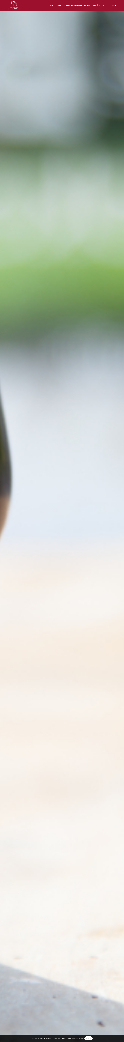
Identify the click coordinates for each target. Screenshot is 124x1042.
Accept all (88, 1038)
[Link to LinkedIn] (115, 5)
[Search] (103, 5)
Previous (4, 526)
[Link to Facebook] (110, 5)
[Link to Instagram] (112, 5)
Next (120, 526)
